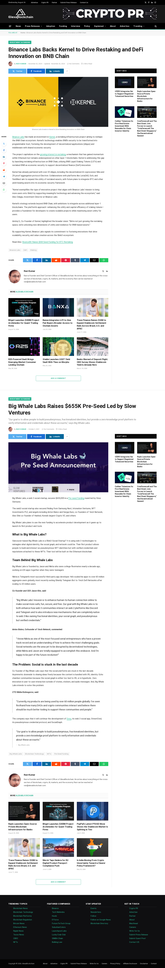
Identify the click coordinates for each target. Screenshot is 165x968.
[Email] (3, 183)
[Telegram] (3, 176)
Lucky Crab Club (59, 934)
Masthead (133, 923)
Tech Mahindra (58, 912)
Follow (93, 916)
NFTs (49, 754)
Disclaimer (144, 964)
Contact (154, 964)
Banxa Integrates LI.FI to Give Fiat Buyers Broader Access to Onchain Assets (57, 323)
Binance (55, 908)
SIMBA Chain (57, 938)
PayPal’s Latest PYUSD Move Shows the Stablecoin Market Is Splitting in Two (92, 827)
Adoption (50, 26)
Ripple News (18, 931)
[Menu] (10, 26)
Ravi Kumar (21, 64)
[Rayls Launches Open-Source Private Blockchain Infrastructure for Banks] (147, 82)
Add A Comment (58, 378)
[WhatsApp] (3, 189)
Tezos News (18, 934)
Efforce (55, 920)
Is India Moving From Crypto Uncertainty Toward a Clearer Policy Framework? (91, 863)
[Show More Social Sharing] (67, 71)
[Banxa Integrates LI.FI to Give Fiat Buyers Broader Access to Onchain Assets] (58, 307)
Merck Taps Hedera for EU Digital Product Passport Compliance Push (55, 863)
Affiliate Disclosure (130, 964)
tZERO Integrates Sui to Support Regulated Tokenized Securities (124, 93)
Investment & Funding (20, 42)
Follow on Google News (101, 920)
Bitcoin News (18, 923)
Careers (132, 927)
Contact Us (84, 2)
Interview (75, 26)
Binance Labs (18, 137)
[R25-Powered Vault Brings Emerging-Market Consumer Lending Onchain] (24, 346)
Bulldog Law (57, 942)
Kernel (52, 137)
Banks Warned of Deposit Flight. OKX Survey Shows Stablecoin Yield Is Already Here (92, 362)
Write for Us (134, 931)
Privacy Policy (115, 964)
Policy (87, 26)
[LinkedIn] (3, 156)
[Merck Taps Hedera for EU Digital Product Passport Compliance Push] (58, 847)
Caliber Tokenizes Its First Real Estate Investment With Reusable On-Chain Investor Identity (124, 126)
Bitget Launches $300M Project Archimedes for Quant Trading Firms (23, 323)
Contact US (134, 942)
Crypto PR (44, 2)
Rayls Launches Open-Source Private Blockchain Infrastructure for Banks (146, 96)
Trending (137, 26)
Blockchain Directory (99, 923)
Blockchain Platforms (22, 916)
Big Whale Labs (16, 754)
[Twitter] (3, 143)
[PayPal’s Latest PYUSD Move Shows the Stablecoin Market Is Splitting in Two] (92, 811)
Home (22, 33)
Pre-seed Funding (76, 498)
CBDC (15, 938)
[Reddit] (3, 169)
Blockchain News (20, 908)
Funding (63, 26)
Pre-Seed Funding (61, 754)
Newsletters (96, 912)
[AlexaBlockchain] (20, 14)
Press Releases (32, 26)
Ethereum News (20, 927)
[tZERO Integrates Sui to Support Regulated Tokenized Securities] (124, 82)
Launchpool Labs (59, 931)
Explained (99, 26)
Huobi (54, 916)
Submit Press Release (68, 2)
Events (93, 908)
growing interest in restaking (53, 154)
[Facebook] (3, 150)
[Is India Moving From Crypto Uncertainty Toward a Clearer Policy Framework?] (92, 847)
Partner (54, 2)
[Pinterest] (3, 163)
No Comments (74, 64)
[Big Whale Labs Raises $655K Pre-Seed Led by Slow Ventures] (58, 467)
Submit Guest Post (137, 938)
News (18, 26)
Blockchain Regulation (22, 920)
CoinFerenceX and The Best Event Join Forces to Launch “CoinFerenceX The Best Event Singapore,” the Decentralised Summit (147, 128)
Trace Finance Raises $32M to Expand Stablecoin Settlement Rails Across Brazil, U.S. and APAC (91, 324)
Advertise (34, 2)
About (113, 26)
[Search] (155, 26)
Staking (33, 250)
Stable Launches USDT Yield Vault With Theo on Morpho (56, 360)
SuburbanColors (59, 927)
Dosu (69, 718)
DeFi (25, 250)
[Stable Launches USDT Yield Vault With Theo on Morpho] (58, 346)
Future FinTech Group (61, 923)
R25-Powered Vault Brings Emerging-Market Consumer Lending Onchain (22, 362)
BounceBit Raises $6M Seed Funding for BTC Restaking (47, 242)
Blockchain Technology (34, 754)
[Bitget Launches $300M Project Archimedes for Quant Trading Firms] (24, 307)
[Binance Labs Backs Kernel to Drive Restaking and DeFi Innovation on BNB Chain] (58, 102)
